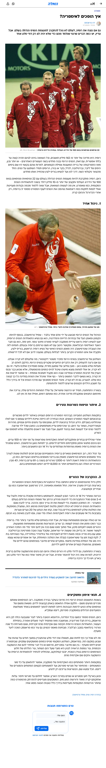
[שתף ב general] (7, 3)
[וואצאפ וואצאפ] (13, 3)
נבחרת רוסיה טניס (93, 695)
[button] (92, 3)
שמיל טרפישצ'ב (78, 695)
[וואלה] (53, 3)
